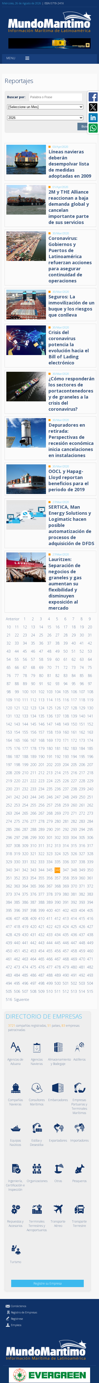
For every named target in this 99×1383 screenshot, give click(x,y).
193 (65, 756)
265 (25, 813)
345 (49, 870)
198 (17, 764)
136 (49, 716)
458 (73, 950)
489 (57, 975)
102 (41, 691)
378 (49, 894)
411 (49, 918)
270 (65, 813)
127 (65, 708)
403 (73, 910)
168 (41, 740)
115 (57, 699)
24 (33, 635)
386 (25, 902)
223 (41, 780)
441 (25, 942)
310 (33, 845)
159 (57, 732)
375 (25, 894)
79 (33, 675)
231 (17, 789)
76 (9, 675)
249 (73, 797)
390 (57, 902)
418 (17, 926)
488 (49, 975)
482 (90, 967)
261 (82, 805)
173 (82, 740)
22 (17, 635)
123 (33, 708)
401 (57, 910)
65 (9, 667)
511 (57, 991)
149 (65, 724)
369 (65, 886)
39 (65, 643)
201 (41, 764)
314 (65, 845)
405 (90, 910)
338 (82, 861)
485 (25, 975)
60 (57, 659)
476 (41, 967)
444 (49, 942)
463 (25, 959)
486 (33, 975)
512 (65, 991)
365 (33, 886)
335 (57, 861)
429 (17, 934)
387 (33, 902)
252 (8, 805)
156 (33, 732)
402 (65, 910)
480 (73, 967)
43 (9, 651)
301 (49, 837)
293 (73, 829)
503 (82, 983)
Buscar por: (16, 97)
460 (90, 950)
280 (57, 821)
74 (82, 667)
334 (49, 861)
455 (49, 950)
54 (9, 659)
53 (90, 651)
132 (17, 716)
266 (33, 813)
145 (33, 724)
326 (73, 853)
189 (33, 756)
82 (57, 675)
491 (73, 975)
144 (25, 724)
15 (49, 627)
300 (41, 837)
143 (17, 724)
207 (90, 764)
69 (41, 667)
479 (65, 967)
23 (25, 635)
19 (82, 627)
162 (82, 732)
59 (49, 659)
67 (25, 667)
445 (57, 942)
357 (57, 878)
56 (25, 659)
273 (90, 813)
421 (41, 926)
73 (74, 667)
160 (65, 732)
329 (8, 861)
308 (17, 845)
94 (65, 683)
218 (90, 772)
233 (33, 789)
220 (17, 780)
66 (17, 667)
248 (65, 797)
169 (49, 740)
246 (49, 797)
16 (57, 627)
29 (74, 635)
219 (8, 780)
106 (73, 691)
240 (90, 789)
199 (25, 764)
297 (17, 837)
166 (25, 740)
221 (25, 780)
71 (57, 667)
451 (17, 950)
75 (90, 667)
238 (73, 789)
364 (25, 886)
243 (25, 797)
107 (82, 691)
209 (17, 772)
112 (33, 699)
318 (8, 853)
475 (33, 967)
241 (8, 797)
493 (90, 975)
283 (82, 821)
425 (73, 926)
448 (82, 942)
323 (49, 853)
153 (8, 732)
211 (33, 772)
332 (33, 861)
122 (25, 708)
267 (41, 813)
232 (25, 789)
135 (41, 716)
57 (33, 659)
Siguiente (21, 999)
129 (82, 708)
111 (25, 699)
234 (41, 789)
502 (73, 983)
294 (82, 829)
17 (65, 627)
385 (17, 902)
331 (25, 861)
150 (73, 724)
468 (65, 959)
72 (65, 667)
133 (25, 716)
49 (57, 651)
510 (49, 991)
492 (82, 975)
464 (33, 959)
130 (90, 708)
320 (25, 853)
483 (8, 975)
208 (8, 772)
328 (90, 853)
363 (17, 886)
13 (33, 627)
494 (8, 983)
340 (8, 870)
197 (8, 764)
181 (57, 748)
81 (49, 675)
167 (33, 740)
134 (33, 716)
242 (17, 797)
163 (90, 732)
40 (74, 643)
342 (25, 870)
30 (82, 635)
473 (17, 967)
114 (49, 699)
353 (25, 878)
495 (17, 983)
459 (82, 950)
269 (57, 813)
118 (82, 699)
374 (17, 894)
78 (25, 675)
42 (90, 643)
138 (65, 716)
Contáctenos (18, 1306)
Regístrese (17, 1318)
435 (65, 934)
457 (65, 950)
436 (73, 934)
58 (41, 659)
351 (8, 878)
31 (90, 635)
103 (49, 691)
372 (90, 886)
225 (57, 780)
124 (41, 708)
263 (8, 813)
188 (25, 756)
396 (17, 910)
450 (8, 950)
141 (90, 716)
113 (41, 699)
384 (8, 902)
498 (41, 983)
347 (65, 870)
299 (33, 837)
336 (65, 861)
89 (25, 683)
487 (41, 975)
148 (57, 724)
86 (90, 675)
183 (73, 748)
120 (8, 708)
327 (82, 853)
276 (25, 821)
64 (90, 659)
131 (8, 716)
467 (57, 959)
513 (73, 991)
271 (73, 813)
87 (9, 683)
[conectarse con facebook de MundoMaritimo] (93, 96)
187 (17, 756)
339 (90, 861)
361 (90, 878)
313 (57, 845)
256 (41, 805)
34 (25, 643)
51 (74, 651)
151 (82, 724)
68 (33, 667)
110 (17, 699)
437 (82, 934)
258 (57, 805)
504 (90, 983)
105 (65, 691)
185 (90, 748)
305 (82, 837)
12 (25, 627)
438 (90, 934)
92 (49, 683)
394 (90, 902)
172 (73, 740)
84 (74, 675)
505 (8, 991)
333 (41, 861)
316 (82, 845)
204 (65, 764)
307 (8, 845)
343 (33, 870)
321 (33, 853)
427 (90, 926)
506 (17, 991)
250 (82, 797)
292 (65, 829)
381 (73, 894)
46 (33, 651)
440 (17, 942)
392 (73, 902)
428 (8, 934)
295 (90, 829)
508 (33, 991)
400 (49, 910)
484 (17, 975)
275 (17, 821)
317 (90, 845)
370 (73, 886)
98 (9, 691)
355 (41, 878)
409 (33, 918)
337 (73, 861)
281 (65, 821)
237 (65, 789)
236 (57, 789)
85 (82, 675)
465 (41, 959)
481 (82, 967)
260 (73, 805)
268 (49, 813)
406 (8, 918)
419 (25, 926)
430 (25, 934)
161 (73, 732)
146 (41, 724)
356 (49, 878)
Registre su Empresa (48, 1283)
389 (49, 902)
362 (8, 886)
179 (41, 748)
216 (73, 772)
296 (8, 837)
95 (74, 683)
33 (17, 643)
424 (65, 926)
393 (82, 902)
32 (9, 643)
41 (82, 643)
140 (82, 716)
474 (25, 967)
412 (57, 918)
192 (57, 756)
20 (90, 627)
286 (17, 829)
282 (73, 821)
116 (65, 699)
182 (65, 748)
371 (82, 886)
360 (82, 878)
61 (65, 659)
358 (65, 878)
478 (57, 967)
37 (49, 643)
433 (49, 934)
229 (90, 780)
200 (33, 764)
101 (33, 691)
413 (65, 918)
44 (17, 651)
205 (73, 764)
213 (49, 772)
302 (57, 837)
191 (49, 756)
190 (41, 756)
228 (82, 780)
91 (41, 683)
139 (73, 716)
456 (57, 950)
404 (82, 910)
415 (82, 918)
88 (17, 683)
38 (57, 643)
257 (49, 805)
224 (49, 780)
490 (65, 975)
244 (33, 797)
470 (82, 959)
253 (17, 805)
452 (25, 950)
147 (49, 724)
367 (49, 886)
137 (57, 716)
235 (49, 789)
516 (8, 999)
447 (73, 942)
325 (65, 853)
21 (9, 635)
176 (17, 748)
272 (82, 813)
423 (57, 926)
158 (49, 732)
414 (73, 918)
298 (25, 837)
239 (82, 789)
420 (33, 926)
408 (25, 918)
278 (41, 821)
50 (65, 651)
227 (73, 780)
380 (65, 894)
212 (41, 772)
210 (25, 772)
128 (73, 708)
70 (49, 667)
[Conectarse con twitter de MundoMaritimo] (93, 107)
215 (65, 772)
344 (41, 870)
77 (17, 675)
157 (41, 732)
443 (41, 942)
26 (49, 635)
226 (65, 780)
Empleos (16, 1325)
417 (8, 926)
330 (17, 861)
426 (82, 926)
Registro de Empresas (24, 1312)
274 (8, 821)
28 (65, 635)
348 (73, 870)
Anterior (12, 618)
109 (8, 699)
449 (90, 942)
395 (8, 910)
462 (17, 959)
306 (90, 837)
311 (41, 845)
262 (90, 805)
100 (25, 691)
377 (41, 894)
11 (17, 627)
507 (25, 991)
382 (82, 894)
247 (57, 797)
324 (57, 853)
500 (57, 983)
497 (33, 983)
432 (41, 934)
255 (33, 805)
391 (65, 902)
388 (41, 902)
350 (90, 870)
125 (49, 708)
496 (25, 983)
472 (8, 967)
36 (41, 643)
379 (57, 894)
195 (82, 756)
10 (9, 627)
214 (57, 772)
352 (17, 878)
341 (17, 870)
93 (57, 683)
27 (57, 635)
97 (90, 683)
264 (17, 813)
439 (8, 942)
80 (41, 675)
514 (82, 991)
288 (33, 829)
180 (49, 748)
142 (8, 724)
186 (8, 756)
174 (90, 740)
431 (33, 934)
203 (57, 764)
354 (33, 878)
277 (33, 821)
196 (90, 756)
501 (65, 983)
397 (25, 910)
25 (41, 635)
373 (8, 894)
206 (82, 764)
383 (90, 894)
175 (8, 748)
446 (65, 942)
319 (17, 853)
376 (33, 894)
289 (41, 829)
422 (49, 926)
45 (25, 651)
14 (41, 627)
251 (90, 797)
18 (74, 627)
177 (25, 748)
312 (49, 845)
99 (17, 691)
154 (17, 732)
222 (33, 780)
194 (73, 756)
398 (33, 910)
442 (33, 942)
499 (49, 983)
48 (49, 651)
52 (82, 651)
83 (65, 675)
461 (8, 959)
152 (90, 724)
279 (49, 821)
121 (17, 708)
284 (90, 821)
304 (73, 837)
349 (82, 870)
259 (65, 805)
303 (65, 837)
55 (17, 659)
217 (82, 772)
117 (73, 699)
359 (73, 878)
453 (33, 950)
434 (57, 934)
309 (25, 845)
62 (74, 659)
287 (25, 829)
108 (90, 691)
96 (82, 683)
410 (41, 918)
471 (90, 959)
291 (57, 829)
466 (49, 959)
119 (90, 699)
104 (57, 691)
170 (57, 740)
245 (41, 797)
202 (49, 764)
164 (8, 740)
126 (57, 708)
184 (82, 748)
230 (8, 789)
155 (25, 732)
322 (41, 853)
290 (49, 829)
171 (65, 740)
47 (41, 651)
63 (82, 659)
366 (41, 886)
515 (90, 991)
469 (73, 959)
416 (90, 918)
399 (41, 910)
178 (33, 748)
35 (33, 643)
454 (41, 950)
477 (49, 967)
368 (57, 886)
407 (17, 918)
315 (73, 845)
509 (41, 991)
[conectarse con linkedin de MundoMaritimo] (93, 117)
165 (17, 740)
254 (25, 805)
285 (8, 829)
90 (33, 683)
